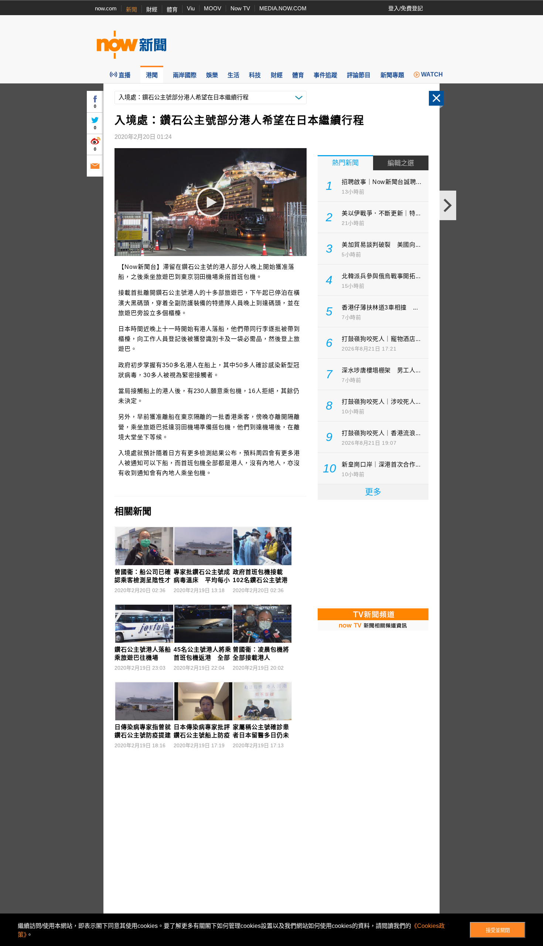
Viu (191, 8)
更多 (373, 491)
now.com (106, 8)
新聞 (131, 9)
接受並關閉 (498, 930)
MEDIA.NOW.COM (283, 8)
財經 (151, 9)
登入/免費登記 (405, 8)
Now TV (240, 8)
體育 (172, 9)
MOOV (212, 8)
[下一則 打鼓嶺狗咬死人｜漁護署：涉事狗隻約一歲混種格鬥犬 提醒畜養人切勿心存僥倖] (448, 205)
